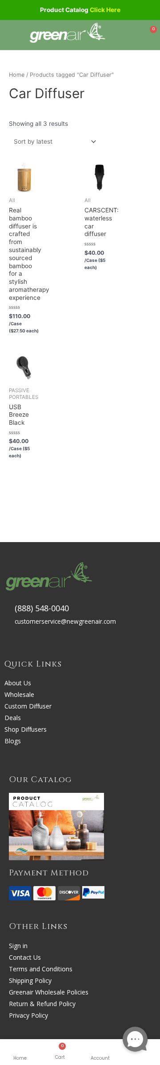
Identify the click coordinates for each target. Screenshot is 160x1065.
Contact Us (25, 957)
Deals (12, 717)
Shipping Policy (30, 980)
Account (100, 1058)
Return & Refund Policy (42, 1003)
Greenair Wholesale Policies (48, 992)
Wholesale (19, 694)
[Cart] (149, 34)
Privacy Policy (28, 1015)
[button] (13, 35)
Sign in (18, 945)
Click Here (105, 9)
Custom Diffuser (28, 706)
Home (20, 1058)
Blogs (12, 741)
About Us (17, 683)
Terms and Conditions (40, 969)
